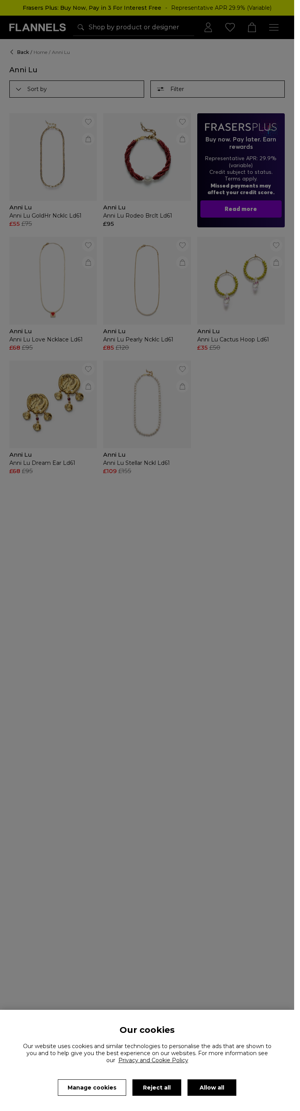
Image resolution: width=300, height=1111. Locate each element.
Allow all (212, 1087)
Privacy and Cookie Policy (153, 1060)
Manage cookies (92, 1087)
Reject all (157, 1087)
